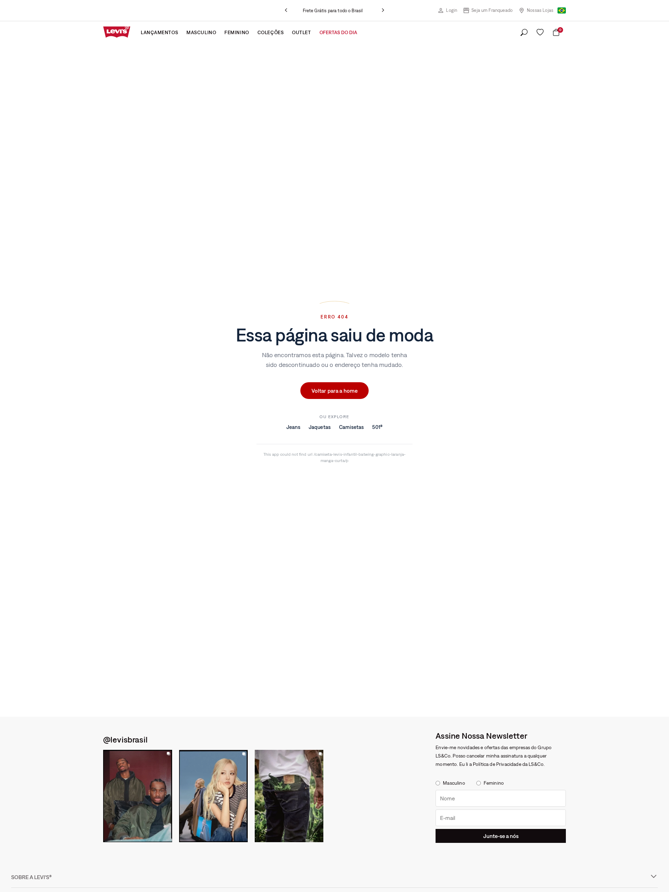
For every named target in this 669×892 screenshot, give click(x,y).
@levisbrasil (125, 739)
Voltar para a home (335, 390)
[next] (383, 10)
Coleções (270, 32)
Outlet (301, 32)
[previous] (286, 10)
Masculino (201, 32)
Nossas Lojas (540, 10)
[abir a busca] (524, 33)
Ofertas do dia (338, 32)
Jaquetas (320, 427)
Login (451, 10)
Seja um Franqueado (492, 10)
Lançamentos (159, 32)
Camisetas (351, 427)
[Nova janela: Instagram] (137, 796)
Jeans (293, 427)
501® (377, 427)
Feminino (236, 32)
